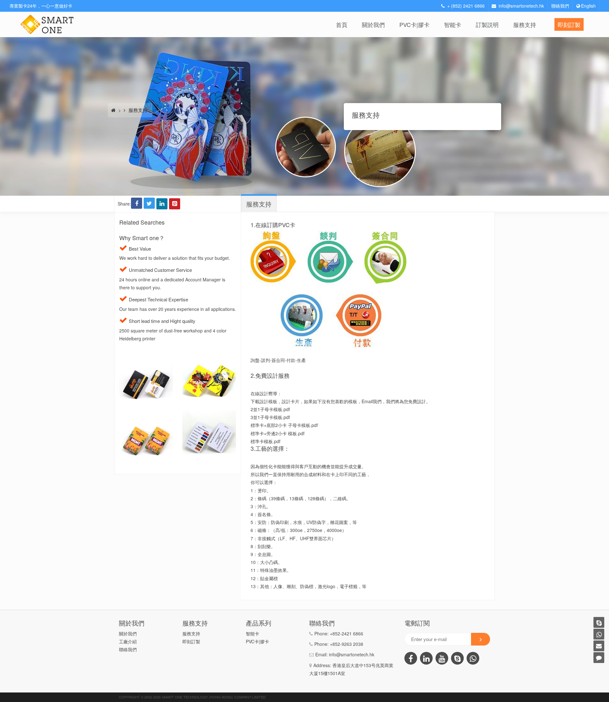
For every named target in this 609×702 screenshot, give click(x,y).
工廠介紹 (128, 641)
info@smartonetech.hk (521, 6)
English (588, 6)
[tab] (259, 204)
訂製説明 (487, 24)
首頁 (341, 24)
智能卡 (452, 24)
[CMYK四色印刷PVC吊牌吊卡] (209, 414)
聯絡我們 (560, 6)
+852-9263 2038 (346, 644)
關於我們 (373, 24)
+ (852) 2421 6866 (466, 6)
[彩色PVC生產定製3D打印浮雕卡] (209, 358)
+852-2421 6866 (346, 633)
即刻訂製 (569, 24)
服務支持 (524, 24)
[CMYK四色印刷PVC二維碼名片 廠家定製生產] (146, 358)
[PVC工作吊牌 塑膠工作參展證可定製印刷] (146, 414)
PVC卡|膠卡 (414, 24)
